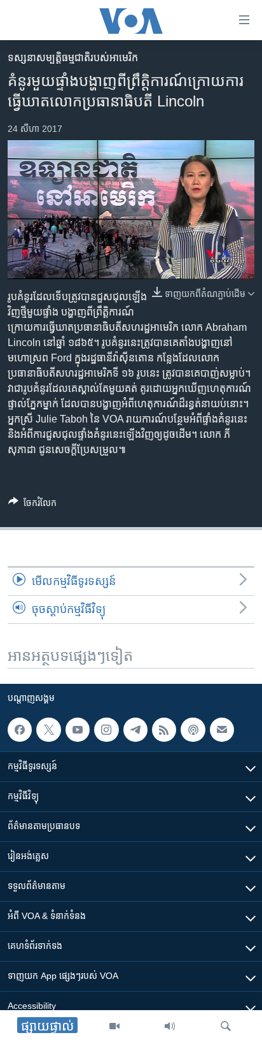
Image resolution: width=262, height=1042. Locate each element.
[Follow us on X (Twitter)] (48, 730)
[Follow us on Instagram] (106, 730)
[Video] (114, 1026)
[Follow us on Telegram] (135, 730)
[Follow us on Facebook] (20, 730)
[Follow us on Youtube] (78, 730)
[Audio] (170, 1026)
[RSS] (164, 730)
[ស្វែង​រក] (226, 1026)
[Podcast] (193, 730)
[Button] (32, 505)
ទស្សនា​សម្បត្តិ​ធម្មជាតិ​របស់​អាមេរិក (73, 57)
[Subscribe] (222, 730)
